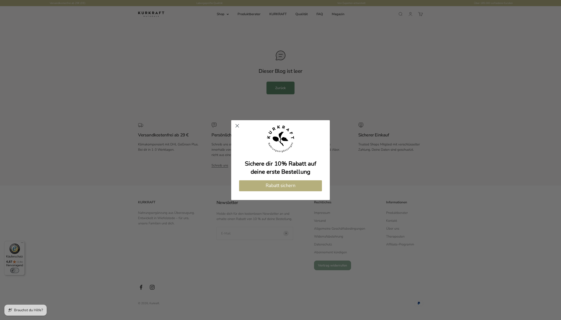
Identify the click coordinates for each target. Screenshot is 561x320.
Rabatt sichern (280, 185)
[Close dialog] (237, 126)
